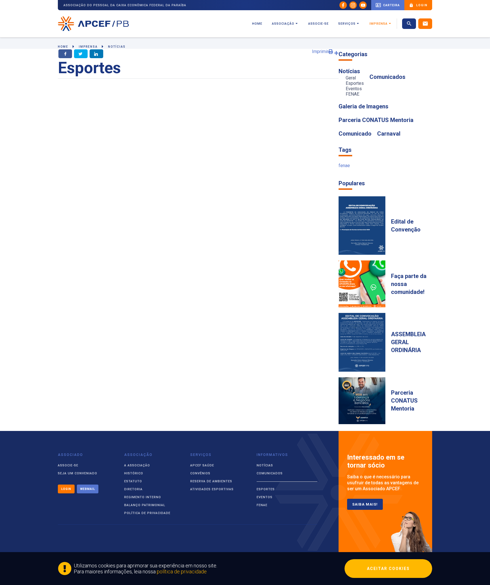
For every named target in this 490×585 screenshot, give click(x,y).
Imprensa (378, 24)
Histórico (133, 473)
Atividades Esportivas (212, 489)
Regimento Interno (142, 497)
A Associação (137, 465)
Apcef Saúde (202, 465)
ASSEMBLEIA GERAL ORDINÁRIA (408, 342)
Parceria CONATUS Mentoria (404, 400)
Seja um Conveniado (77, 473)
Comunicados (270, 473)
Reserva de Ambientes (211, 481)
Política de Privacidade (147, 513)
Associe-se (318, 24)
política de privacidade (182, 572)
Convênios (200, 473)
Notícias (265, 465)
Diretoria (133, 489)
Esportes (266, 489)
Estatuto (133, 481)
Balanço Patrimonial (144, 505)
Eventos (265, 497)
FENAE (262, 505)
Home (257, 24)
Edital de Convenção (406, 225)
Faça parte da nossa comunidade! (408, 284)
